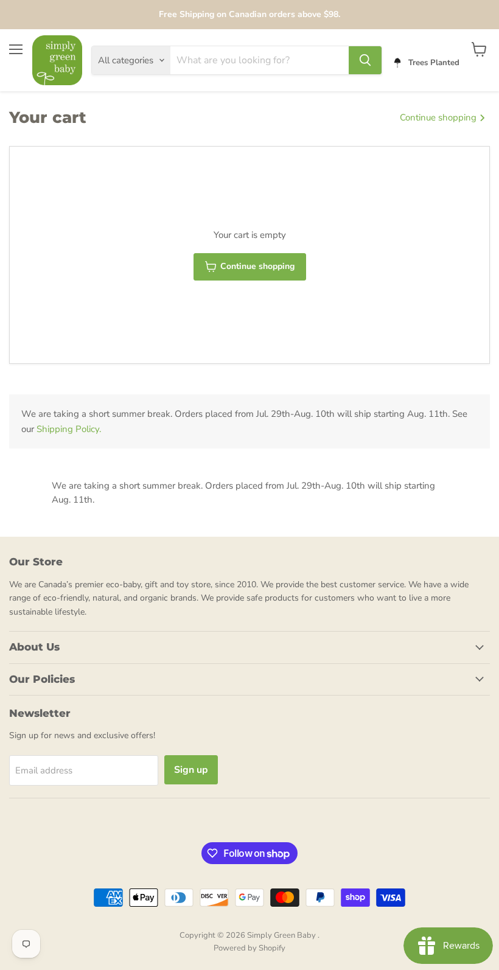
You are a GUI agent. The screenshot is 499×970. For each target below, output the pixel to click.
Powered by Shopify (249, 948)
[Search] (365, 60)
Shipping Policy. (69, 429)
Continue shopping (439, 118)
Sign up (191, 769)
